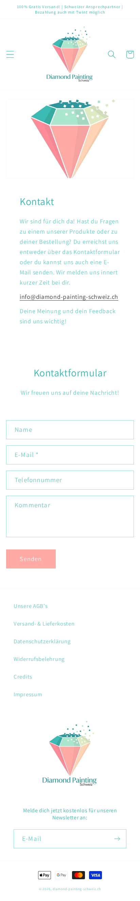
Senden (31, 559)
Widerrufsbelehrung (39, 659)
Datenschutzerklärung (42, 641)
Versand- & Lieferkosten (44, 623)
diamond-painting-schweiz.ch (77, 889)
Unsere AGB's (31, 606)
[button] (10, 55)
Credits (23, 676)
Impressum (28, 694)
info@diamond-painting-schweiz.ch (69, 297)
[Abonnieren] (117, 838)
